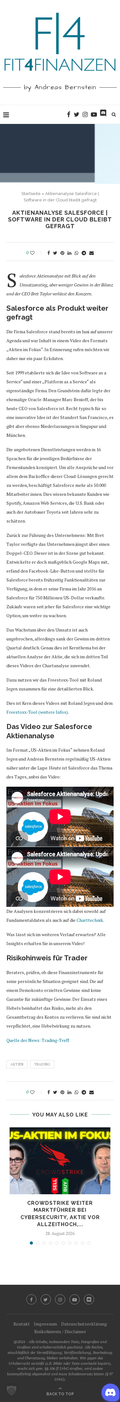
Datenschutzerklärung (84, 1324)
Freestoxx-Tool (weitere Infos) (37, 712)
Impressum (45, 1324)
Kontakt (21, 1324)
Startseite (31, 193)
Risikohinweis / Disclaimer (60, 1331)
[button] (11, 1390)
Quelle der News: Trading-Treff (37, 1040)
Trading (42, 1064)
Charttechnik (89, 920)
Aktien (17, 1064)
